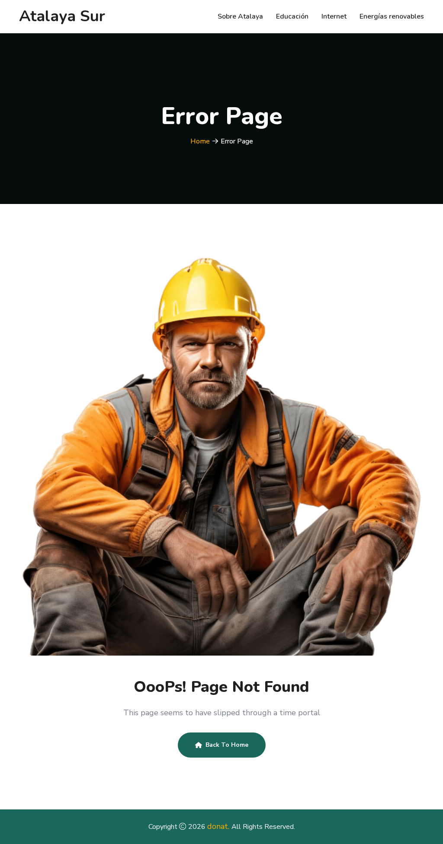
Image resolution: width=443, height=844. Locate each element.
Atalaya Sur (62, 16)
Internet (334, 16)
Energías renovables (392, 16)
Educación (292, 16)
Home (200, 141)
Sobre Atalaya (240, 16)
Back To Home (226, 745)
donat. (219, 826)
